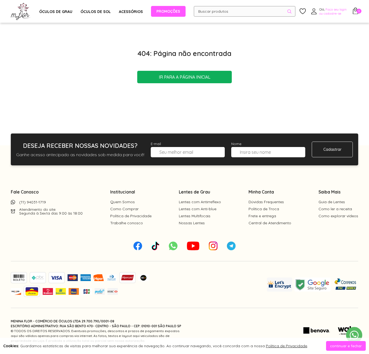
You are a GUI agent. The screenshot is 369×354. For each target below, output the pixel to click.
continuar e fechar (346, 346)
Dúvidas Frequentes (266, 202)
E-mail (156, 144)
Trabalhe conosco (126, 223)
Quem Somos (122, 202)
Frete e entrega (262, 216)
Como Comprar (124, 209)
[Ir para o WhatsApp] (354, 335)
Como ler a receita (335, 209)
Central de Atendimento (270, 223)
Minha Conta (261, 192)
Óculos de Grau (55, 11)
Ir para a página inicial (184, 77)
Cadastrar (332, 149)
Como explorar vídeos (338, 216)
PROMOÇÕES (168, 11)
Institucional (122, 192)
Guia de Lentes (331, 202)
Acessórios (131, 11)
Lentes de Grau (194, 192)
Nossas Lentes (192, 223)
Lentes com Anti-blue (197, 209)
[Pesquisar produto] (289, 11)
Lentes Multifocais (194, 216)
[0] (355, 12)
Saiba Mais (329, 192)
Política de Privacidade (131, 216)
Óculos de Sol (95, 11)
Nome (236, 144)
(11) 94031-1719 (32, 202)
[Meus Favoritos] (303, 11)
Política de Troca (264, 209)
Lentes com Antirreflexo (200, 202)
